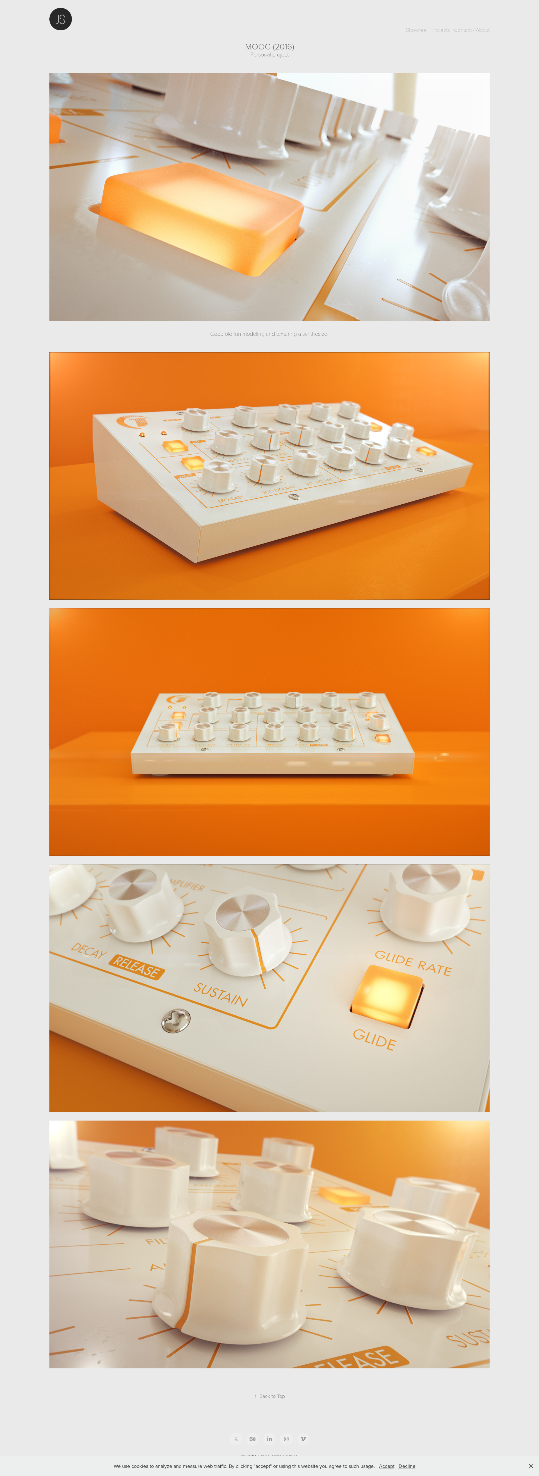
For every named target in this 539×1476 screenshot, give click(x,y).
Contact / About (472, 29)
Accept (386, 1466)
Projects (440, 29)
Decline (407, 1466)
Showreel (417, 29)
